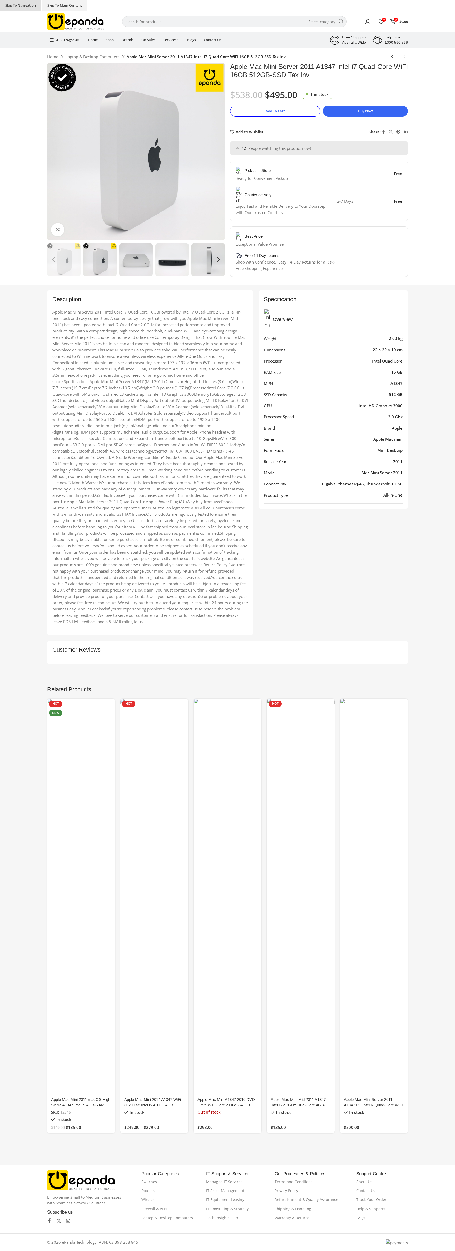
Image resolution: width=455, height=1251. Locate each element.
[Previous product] (392, 57)
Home (52, 56)
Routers (148, 1190)
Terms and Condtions (294, 1181)
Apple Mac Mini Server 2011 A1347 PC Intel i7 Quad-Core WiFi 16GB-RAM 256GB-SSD (373, 1105)
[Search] (341, 21)
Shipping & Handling (293, 1208)
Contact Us (365, 1190)
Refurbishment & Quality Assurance (306, 1199)
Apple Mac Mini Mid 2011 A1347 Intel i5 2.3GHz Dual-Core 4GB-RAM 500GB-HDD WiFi (298, 1105)
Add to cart (275, 110)
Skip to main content (64, 5)
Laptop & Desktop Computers (92, 56)
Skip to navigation (20, 5)
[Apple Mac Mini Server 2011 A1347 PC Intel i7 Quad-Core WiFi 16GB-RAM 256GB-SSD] (374, 896)
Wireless (148, 1199)
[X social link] (390, 132)
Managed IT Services (224, 1181)
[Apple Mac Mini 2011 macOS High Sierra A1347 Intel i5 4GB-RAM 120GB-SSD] (81, 896)
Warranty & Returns (292, 1217)
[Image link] (81, 1179)
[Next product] (405, 57)
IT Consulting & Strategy (227, 1208)
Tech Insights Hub (222, 1217)
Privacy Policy (286, 1190)
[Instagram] (68, 1220)
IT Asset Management (225, 1190)
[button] (53, 259)
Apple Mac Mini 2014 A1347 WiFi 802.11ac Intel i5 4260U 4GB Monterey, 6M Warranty (152, 1105)
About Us (364, 1181)
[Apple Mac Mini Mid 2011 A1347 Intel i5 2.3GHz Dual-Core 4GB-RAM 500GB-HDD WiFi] (301, 896)
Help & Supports (370, 1208)
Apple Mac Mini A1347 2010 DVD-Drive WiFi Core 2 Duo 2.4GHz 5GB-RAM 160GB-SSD (226, 1105)
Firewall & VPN (154, 1208)
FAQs (360, 1217)
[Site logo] (75, 21)
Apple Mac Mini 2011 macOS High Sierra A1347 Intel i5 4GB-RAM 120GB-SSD (80, 1105)
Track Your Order (371, 1199)
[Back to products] (398, 57)
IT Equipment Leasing (225, 1199)
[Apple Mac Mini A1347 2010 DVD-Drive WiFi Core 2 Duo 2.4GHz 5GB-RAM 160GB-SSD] (227, 896)
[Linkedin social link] (405, 132)
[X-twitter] (58, 1220)
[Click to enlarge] (57, 229)
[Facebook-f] (49, 1220)
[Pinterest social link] (398, 132)
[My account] (368, 21)
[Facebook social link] (384, 132)
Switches (149, 1181)
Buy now (365, 110)
